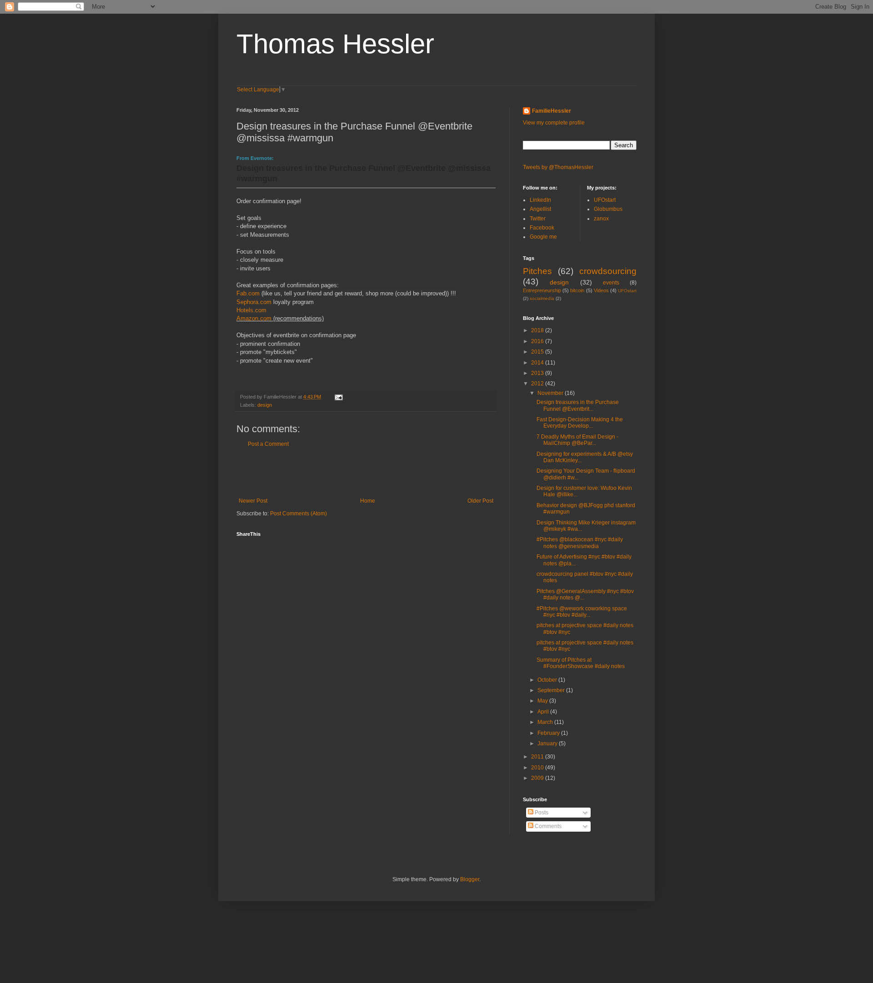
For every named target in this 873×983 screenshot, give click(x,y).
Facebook (542, 228)
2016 (538, 341)
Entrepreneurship (542, 290)
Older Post (480, 501)
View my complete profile (554, 123)
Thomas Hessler (335, 44)
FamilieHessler (551, 111)
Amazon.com (253, 318)
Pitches (537, 271)
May (543, 701)
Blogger (469, 879)
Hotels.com (251, 310)
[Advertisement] (366, 472)
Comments (547, 826)
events (611, 282)
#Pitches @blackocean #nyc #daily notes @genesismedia (580, 542)
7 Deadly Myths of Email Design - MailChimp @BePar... (577, 440)
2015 (538, 352)
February (549, 733)
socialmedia (542, 298)
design (264, 405)
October (547, 680)
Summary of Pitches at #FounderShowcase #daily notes (581, 663)
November (551, 393)
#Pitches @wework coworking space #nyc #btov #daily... (582, 611)
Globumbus (608, 209)
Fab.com (248, 293)
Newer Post (253, 501)
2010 (538, 767)
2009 (538, 778)
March (545, 722)
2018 (538, 330)
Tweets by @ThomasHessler (558, 167)
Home (367, 501)
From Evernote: (255, 158)
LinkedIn (540, 200)
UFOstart (605, 200)
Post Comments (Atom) (298, 513)
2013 (538, 373)
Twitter (538, 218)
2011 (538, 756)
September (551, 690)
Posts (540, 812)
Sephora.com (253, 302)
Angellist (540, 209)
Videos (601, 290)
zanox (601, 218)
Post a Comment (268, 444)
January (548, 743)
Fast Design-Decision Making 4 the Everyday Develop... (580, 422)
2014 (538, 362)
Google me (543, 237)
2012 (538, 383)
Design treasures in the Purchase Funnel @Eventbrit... (578, 405)
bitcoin (577, 290)
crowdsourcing (608, 271)
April (543, 712)
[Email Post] (338, 396)
